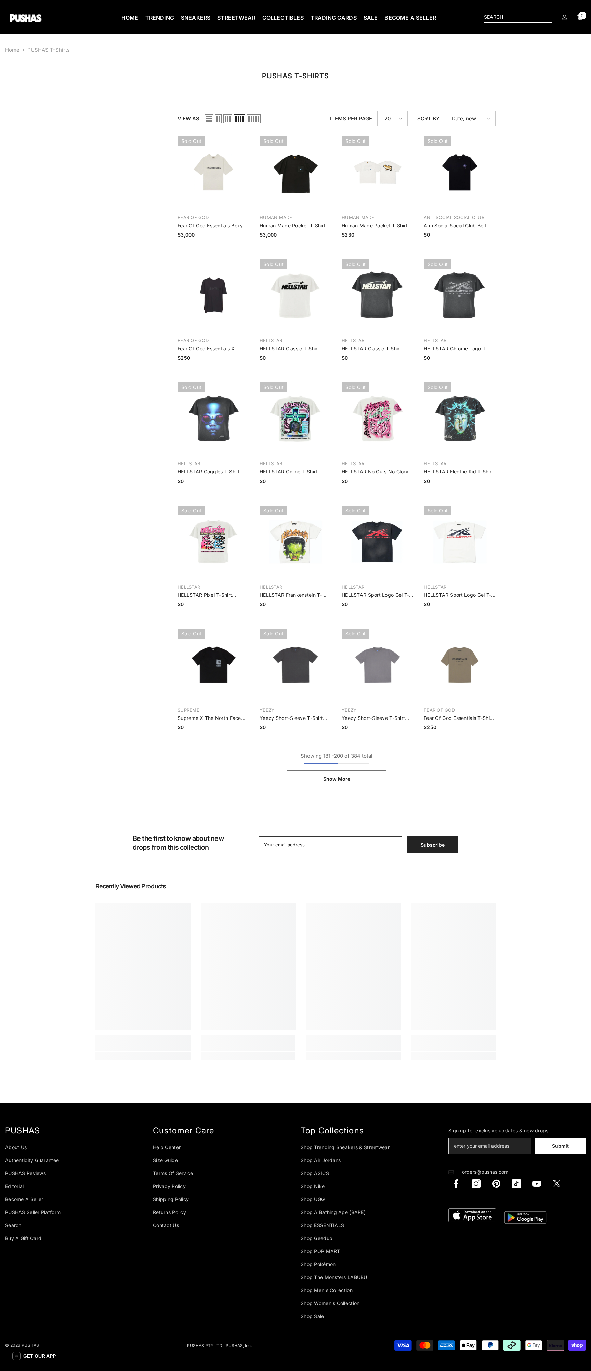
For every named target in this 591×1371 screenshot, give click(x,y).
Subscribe (362, 708)
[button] (34, 1356)
